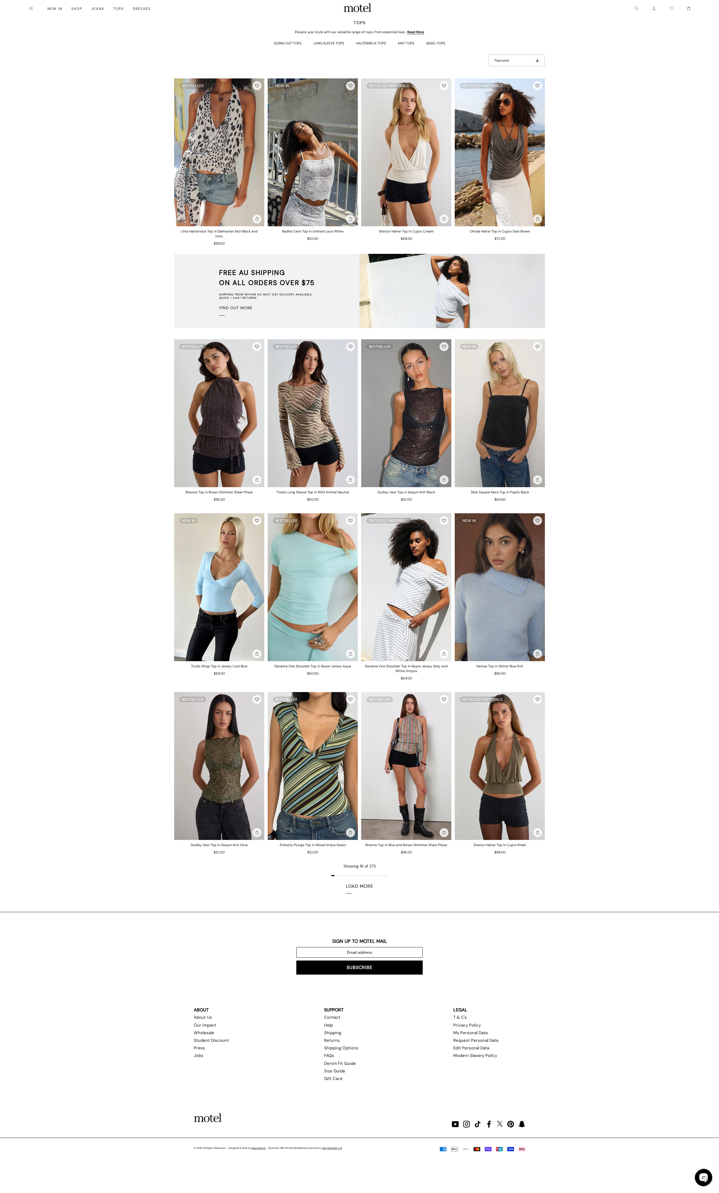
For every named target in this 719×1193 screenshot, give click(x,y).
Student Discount (211, 1040)
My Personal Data (470, 1033)
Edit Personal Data (471, 1048)
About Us (203, 1017)
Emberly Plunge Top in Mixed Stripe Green (313, 845)
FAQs (329, 1055)
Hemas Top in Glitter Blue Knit (499, 666)
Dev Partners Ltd (332, 1148)
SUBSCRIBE (359, 967)
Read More (415, 32)
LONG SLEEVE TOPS (328, 43)
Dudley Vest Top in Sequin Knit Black (406, 492)
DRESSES (142, 8)
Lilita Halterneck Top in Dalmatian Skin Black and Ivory (219, 233)
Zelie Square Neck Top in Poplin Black (500, 492)
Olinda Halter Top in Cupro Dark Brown (500, 231)
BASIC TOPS (435, 43)
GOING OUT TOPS (287, 43)
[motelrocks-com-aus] (357, 8)
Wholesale (204, 1033)
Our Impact (205, 1025)
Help (328, 1025)
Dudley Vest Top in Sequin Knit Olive (219, 845)
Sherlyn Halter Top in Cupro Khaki (500, 845)
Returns (332, 1040)
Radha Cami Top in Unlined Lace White (312, 231)
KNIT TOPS (406, 43)
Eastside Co (259, 1148)
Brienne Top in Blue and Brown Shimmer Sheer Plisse (406, 845)
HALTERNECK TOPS (371, 43)
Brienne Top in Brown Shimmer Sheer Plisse (219, 492)
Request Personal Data (475, 1040)
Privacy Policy (467, 1025)
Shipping (332, 1033)
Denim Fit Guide (340, 1063)
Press (199, 1048)
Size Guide (334, 1071)
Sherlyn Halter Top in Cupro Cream (406, 231)
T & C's (460, 1017)
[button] (256, 85)
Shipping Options (341, 1048)
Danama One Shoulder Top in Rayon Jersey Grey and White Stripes (406, 668)
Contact (332, 1017)
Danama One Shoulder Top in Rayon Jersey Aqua (312, 666)
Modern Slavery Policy (475, 1055)
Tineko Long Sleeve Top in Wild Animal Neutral (312, 492)
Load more (359, 886)
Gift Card (333, 1078)
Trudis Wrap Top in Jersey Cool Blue (219, 666)
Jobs (198, 1055)
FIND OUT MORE (235, 307)
